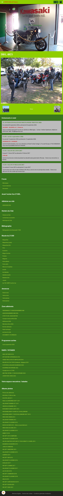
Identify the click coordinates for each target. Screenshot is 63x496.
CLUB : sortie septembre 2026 (13, 136)
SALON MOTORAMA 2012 (9, 419)
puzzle (4, 269)
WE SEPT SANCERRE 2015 (9, 449)
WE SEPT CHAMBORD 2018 (10, 473)
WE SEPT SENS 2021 (8, 487)
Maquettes (5, 239)
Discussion (5, 188)
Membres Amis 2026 (8, 324)
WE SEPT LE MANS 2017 (9, 465)
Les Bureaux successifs (9, 217)
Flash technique (7, 329)
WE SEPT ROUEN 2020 (8, 484)
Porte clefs (5, 264)
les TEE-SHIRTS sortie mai (9, 283)
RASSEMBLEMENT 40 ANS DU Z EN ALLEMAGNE (15, 411)
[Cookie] (3, 492)
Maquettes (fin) (7, 245)
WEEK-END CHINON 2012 (9, 417)
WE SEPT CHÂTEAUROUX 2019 (11, 481)
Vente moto (6, 295)
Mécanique (5, 183)
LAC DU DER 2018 (7, 471)
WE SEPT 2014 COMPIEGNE (10, 436)
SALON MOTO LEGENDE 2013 (10, 430)
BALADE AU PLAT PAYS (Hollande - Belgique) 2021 (16, 362)
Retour (31, 109)
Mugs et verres (6, 253)
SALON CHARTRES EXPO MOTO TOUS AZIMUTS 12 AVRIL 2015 (19, 441)
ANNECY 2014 (6, 433)
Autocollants (6, 261)
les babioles (6, 272)
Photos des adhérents (8, 392)
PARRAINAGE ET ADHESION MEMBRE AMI (13, 310)
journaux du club (7, 332)
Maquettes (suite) (7, 242)
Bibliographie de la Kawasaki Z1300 (12, 230)
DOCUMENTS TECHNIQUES (9, 335)
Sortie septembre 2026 (9, 344)
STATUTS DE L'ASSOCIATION (10, 316)
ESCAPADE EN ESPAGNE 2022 (10, 367)
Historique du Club (7, 220)
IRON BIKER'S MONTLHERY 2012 (11, 409)
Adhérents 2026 (7, 321)
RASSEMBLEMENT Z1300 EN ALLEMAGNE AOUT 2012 (17, 414)
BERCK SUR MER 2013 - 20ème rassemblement (15, 425)
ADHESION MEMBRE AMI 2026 (10, 313)
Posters (5, 256)
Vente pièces (6, 298)
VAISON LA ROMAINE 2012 (9, 406)
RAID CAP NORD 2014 (8, 354)
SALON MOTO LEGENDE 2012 (10, 422)
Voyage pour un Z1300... (9, 370)
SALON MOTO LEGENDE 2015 (10, 452)
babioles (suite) (6, 275)
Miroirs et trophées (7, 266)
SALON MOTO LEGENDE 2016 (10, 460)
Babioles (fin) (6, 277)
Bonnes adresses (7, 326)
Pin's (4, 248)
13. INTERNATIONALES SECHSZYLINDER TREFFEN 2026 (22, 122)
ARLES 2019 (6, 479)
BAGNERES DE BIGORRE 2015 (10, 444)
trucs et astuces (7, 185)
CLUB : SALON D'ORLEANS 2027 (13, 165)
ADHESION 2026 (7, 205)
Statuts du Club (6, 215)
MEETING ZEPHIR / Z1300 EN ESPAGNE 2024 (14, 373)
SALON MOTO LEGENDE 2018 (10, 476)
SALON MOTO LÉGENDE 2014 (10, 438)
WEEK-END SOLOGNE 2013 (9, 427)
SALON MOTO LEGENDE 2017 (10, 468)
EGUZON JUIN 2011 (7, 398)
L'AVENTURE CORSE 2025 (9, 376)
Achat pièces (6, 300)
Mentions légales (16, 493)
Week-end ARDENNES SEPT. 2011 (11, 400)
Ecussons (5, 250)
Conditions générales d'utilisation (42, 493)
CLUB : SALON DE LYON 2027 (12, 150)
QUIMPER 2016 (6, 454)
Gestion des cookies (27, 493)
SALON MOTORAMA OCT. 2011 (11, 403)
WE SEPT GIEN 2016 (8, 457)
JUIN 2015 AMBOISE (8, 446)
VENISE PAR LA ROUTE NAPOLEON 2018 (13, 359)
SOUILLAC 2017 (7, 463)
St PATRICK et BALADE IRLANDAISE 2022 (13, 365)
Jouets (4, 280)
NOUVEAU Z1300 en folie (9, 395)
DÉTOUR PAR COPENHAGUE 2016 (11, 357)
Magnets (5, 258)
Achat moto (6, 292)
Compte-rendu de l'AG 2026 (10, 318)
